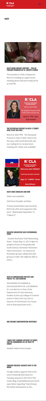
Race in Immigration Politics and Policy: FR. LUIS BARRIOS (20, 278)
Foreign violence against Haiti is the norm (22, 366)
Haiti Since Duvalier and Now (18, 191)
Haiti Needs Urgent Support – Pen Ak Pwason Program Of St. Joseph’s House (22, 69)
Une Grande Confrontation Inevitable (22, 321)
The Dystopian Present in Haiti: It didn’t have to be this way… (23, 129)
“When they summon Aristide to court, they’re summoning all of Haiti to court (22, 342)
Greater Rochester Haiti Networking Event (22, 233)
